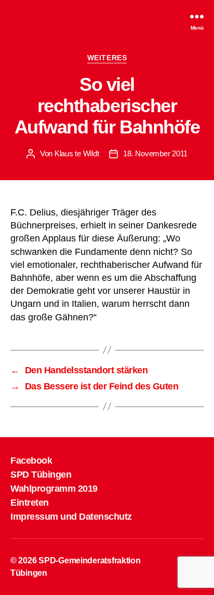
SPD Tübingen (40, 474)
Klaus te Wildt (77, 153)
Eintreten (29, 502)
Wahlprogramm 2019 (54, 488)
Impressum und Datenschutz (71, 516)
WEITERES (107, 57)
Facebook (31, 460)
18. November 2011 (155, 153)
